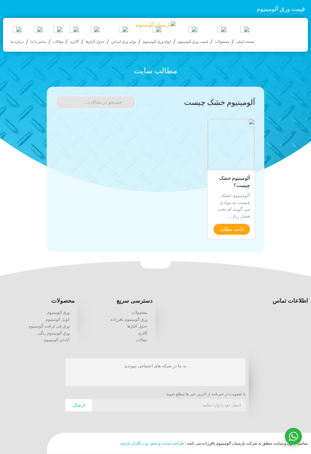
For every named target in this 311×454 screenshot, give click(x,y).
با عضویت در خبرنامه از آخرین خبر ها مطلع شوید (206, 394)
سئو (154, 443)
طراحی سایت (172, 443)
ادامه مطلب (232, 229)
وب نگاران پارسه (134, 443)
